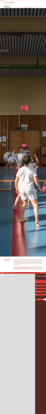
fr (37, 2)
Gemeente (37, 279)
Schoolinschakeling (9, 2)
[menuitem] (16, 7)
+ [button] (1, 274)
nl (38, 2)
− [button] (1, 275)
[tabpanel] (23, 132)
